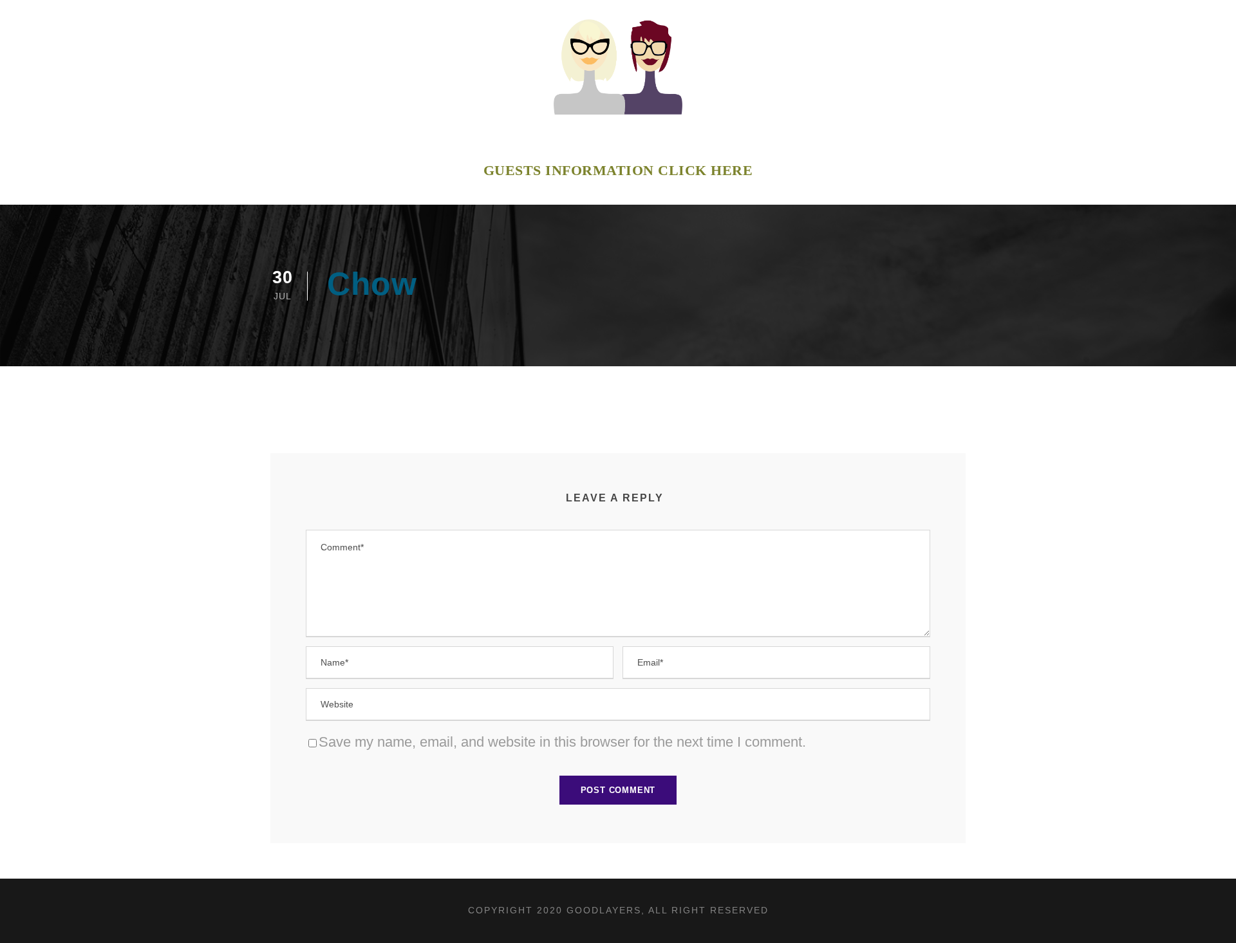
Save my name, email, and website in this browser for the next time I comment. (562, 742)
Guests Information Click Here (618, 170)
